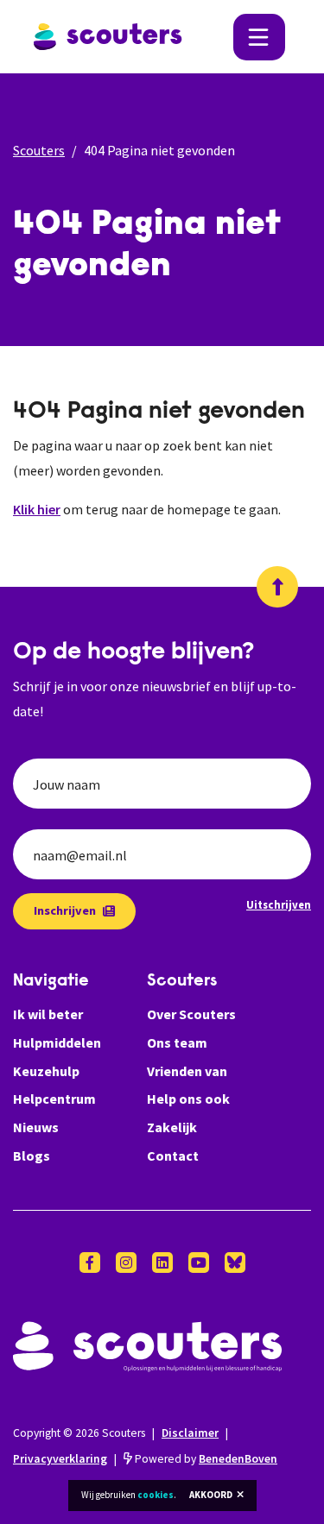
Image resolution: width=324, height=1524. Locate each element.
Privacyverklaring (60, 1459)
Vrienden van (187, 1071)
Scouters (39, 150)
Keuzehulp (46, 1071)
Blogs (31, 1155)
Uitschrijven (278, 904)
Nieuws (36, 1127)
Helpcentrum (54, 1098)
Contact (173, 1155)
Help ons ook (188, 1098)
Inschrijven (65, 910)
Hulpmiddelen (57, 1042)
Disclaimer (190, 1433)
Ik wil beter (48, 1014)
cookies (155, 1495)
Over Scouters (191, 1014)
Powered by (204, 1459)
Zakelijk (172, 1127)
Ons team (177, 1042)
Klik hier (36, 509)
